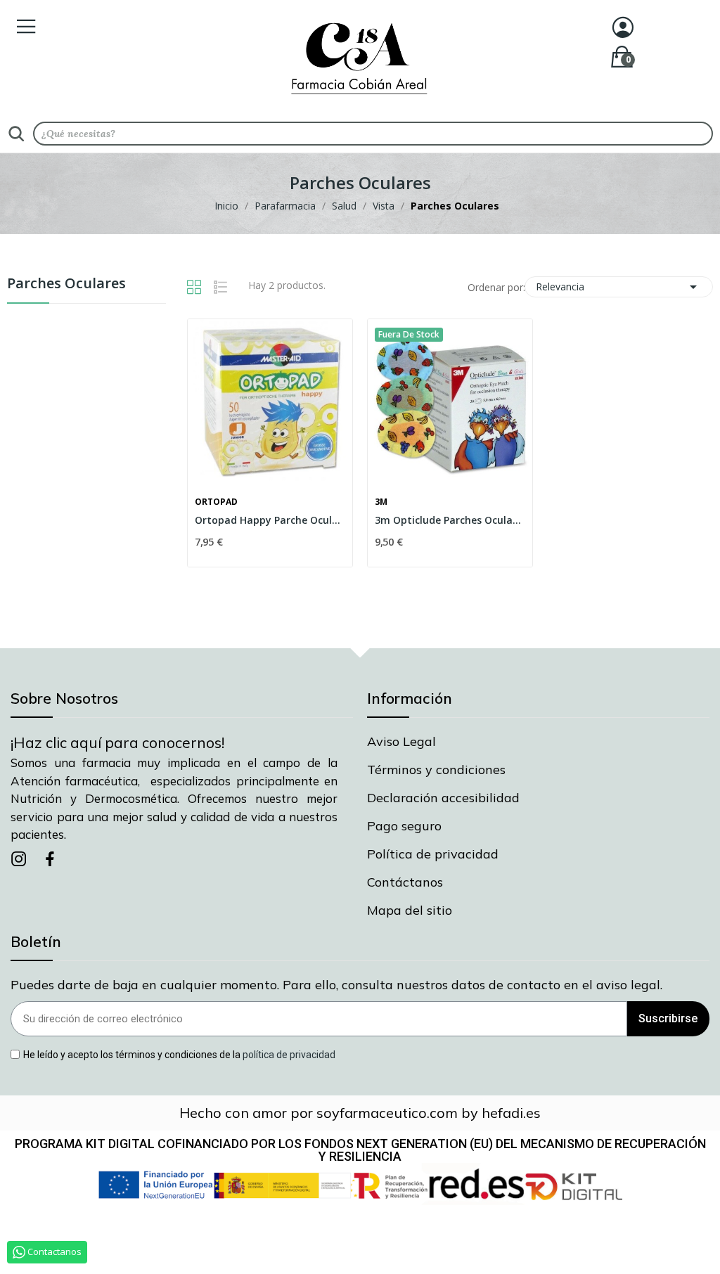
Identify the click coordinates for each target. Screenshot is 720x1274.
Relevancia (619, 286)
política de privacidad (289, 1054)
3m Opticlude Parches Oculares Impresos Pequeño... (450, 520)
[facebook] (49, 859)
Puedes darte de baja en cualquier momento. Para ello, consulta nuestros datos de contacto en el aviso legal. (336, 985)
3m (381, 502)
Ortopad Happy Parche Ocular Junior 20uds (270, 520)
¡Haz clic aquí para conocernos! (117, 742)
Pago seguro (404, 826)
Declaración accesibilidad (443, 798)
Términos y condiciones (436, 769)
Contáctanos (405, 882)
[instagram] (19, 859)
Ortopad (216, 502)
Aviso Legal (401, 741)
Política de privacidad (433, 854)
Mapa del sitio (409, 910)
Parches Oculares (66, 284)
